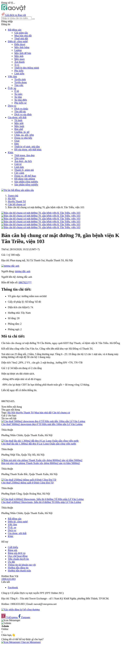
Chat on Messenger (30, 642)
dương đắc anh (22, 271)
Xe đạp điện (20, 99)
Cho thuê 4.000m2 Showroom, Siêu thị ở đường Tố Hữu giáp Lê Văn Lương (41, 502)
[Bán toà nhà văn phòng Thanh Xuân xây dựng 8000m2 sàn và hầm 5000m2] (41, 460)
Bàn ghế (18, 129)
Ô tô (16, 91)
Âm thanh (19, 62)
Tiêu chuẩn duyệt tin (18, 559)
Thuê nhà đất (21, 38)
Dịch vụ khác (21, 108)
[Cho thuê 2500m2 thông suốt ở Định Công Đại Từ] (28, 479)
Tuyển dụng (20, 82)
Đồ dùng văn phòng (24, 178)
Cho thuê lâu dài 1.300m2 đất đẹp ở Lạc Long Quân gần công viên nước (38, 443)
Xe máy (18, 94)
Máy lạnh (19, 126)
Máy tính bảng (21, 47)
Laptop (18, 50)
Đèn (16, 143)
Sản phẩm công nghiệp (26, 181)
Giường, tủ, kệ (21, 132)
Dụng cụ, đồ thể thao (25, 175)
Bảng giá (12, 550)
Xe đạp (18, 97)
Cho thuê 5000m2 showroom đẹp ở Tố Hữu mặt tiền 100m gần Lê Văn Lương (42, 424)
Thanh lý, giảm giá (24, 170)
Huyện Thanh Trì (17, 201)
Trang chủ (13, 195)
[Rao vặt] (13, 10)
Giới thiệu (13, 547)
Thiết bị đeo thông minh (26, 67)
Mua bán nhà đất (23, 35)
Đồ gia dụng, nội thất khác (28, 149)
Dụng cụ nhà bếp (23, 137)
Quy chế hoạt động (18, 556)
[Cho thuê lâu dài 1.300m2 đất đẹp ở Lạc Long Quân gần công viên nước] (40, 440)
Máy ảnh (18, 56)
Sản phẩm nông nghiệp (26, 184)
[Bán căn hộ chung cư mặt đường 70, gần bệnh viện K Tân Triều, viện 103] (40, 212)
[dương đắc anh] (10, 265)
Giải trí (17, 164)
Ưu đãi (11, 561)
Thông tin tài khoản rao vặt (22, 564)
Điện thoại (19, 44)
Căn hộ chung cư (17, 204)
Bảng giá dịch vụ (16, 553)
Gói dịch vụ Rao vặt (15, 15)
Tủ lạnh (18, 120)
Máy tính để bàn (22, 53)
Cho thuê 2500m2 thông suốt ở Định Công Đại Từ (27, 482)
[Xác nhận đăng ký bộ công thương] (20, 609)
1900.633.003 (8, 579)
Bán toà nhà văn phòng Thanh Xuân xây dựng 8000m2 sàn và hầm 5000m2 (40, 463)
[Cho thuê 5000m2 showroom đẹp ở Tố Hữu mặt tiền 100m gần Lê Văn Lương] (43, 421)
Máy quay (19, 59)
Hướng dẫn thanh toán (19, 570)
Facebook (13, 587)
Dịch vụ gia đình (23, 114)
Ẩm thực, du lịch (23, 161)
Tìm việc (18, 85)
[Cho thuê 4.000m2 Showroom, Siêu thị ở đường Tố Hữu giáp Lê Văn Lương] (42, 499)
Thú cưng (19, 158)
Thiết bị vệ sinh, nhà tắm (27, 146)
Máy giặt (18, 123)
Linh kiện (19, 73)
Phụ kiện (18, 70)
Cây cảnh (19, 173)
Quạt (16, 140)
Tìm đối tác (20, 111)
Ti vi (16, 64)
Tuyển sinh (20, 79)
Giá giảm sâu (21, 32)
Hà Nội (11, 198)
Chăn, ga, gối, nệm (24, 135)
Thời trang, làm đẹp (24, 155)
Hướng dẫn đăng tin (18, 567)
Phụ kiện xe (20, 102)
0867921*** (25, 282)
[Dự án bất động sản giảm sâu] (17, 190)
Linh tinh (19, 167)
